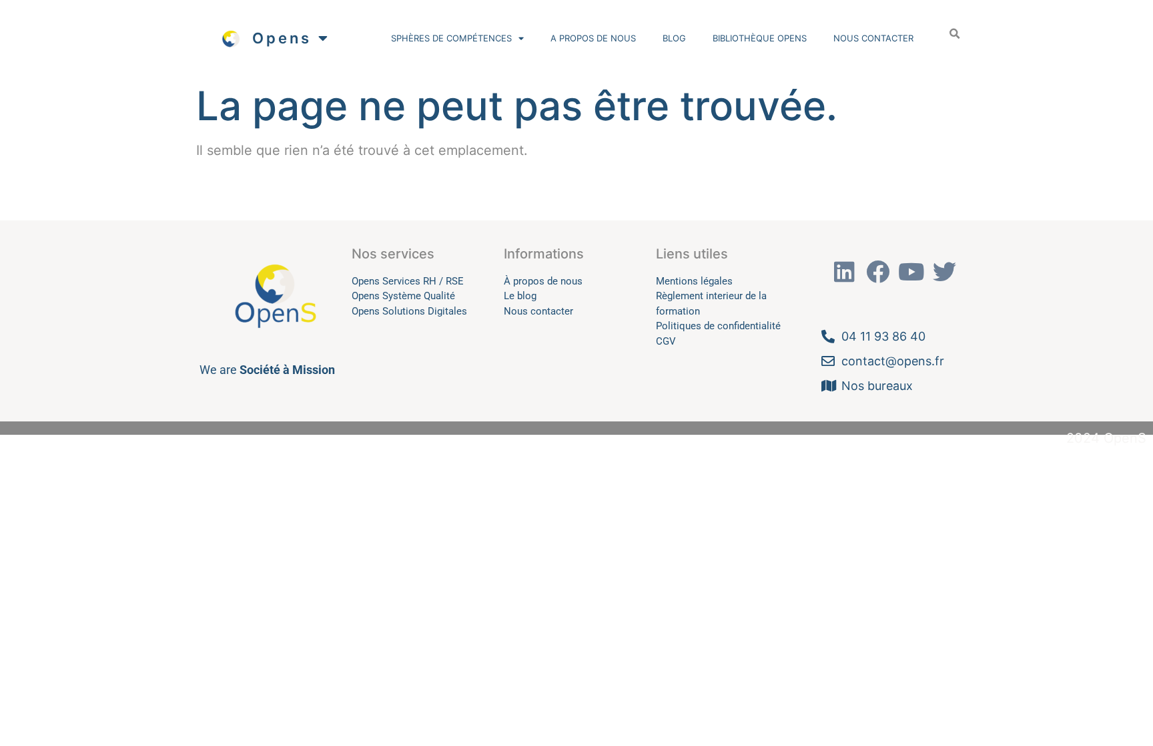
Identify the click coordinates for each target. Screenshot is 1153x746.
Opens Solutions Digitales (409, 311)
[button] (954, 34)
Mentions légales (694, 281)
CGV (666, 341)
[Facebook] (878, 272)
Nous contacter (873, 38)
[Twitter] (945, 272)
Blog (674, 38)
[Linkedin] (845, 272)
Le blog (520, 296)
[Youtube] (911, 272)
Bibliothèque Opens (760, 38)
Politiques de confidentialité (718, 326)
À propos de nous (543, 281)
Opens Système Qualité (403, 296)
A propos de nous (593, 38)
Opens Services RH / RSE (408, 281)
